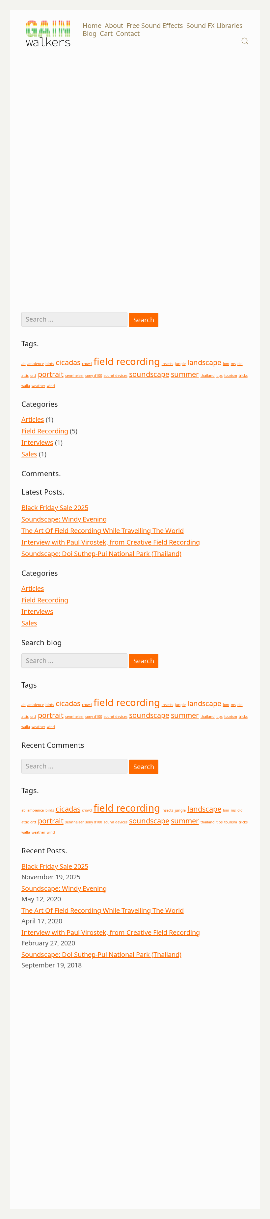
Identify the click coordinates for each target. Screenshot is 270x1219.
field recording (127, 361)
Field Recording (44, 431)
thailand (208, 375)
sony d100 (93, 375)
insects (167, 363)
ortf (33, 375)
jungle (180, 363)
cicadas (68, 362)
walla (25, 385)
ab (23, 363)
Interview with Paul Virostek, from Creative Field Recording (110, 542)
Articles (32, 419)
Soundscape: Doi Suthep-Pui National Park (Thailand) (101, 553)
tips (219, 375)
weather (38, 385)
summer (185, 374)
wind (51, 385)
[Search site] (245, 41)
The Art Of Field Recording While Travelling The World (102, 530)
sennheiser (74, 375)
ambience (35, 363)
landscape (204, 362)
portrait (51, 374)
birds (49, 363)
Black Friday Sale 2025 (54, 507)
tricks (243, 375)
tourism (230, 375)
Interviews (37, 442)
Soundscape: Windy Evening (64, 519)
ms (233, 363)
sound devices (115, 375)
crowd (87, 363)
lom (226, 363)
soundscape (149, 374)
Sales (29, 454)
